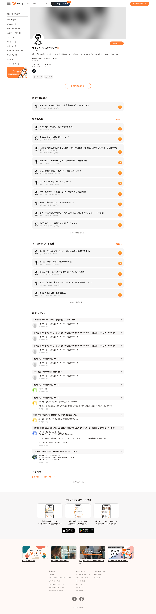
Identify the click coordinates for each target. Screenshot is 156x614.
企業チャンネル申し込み (83, 578)
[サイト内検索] (46, 3)
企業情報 (51, 574)
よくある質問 (79, 587)
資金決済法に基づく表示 (56, 590)
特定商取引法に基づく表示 (56, 587)
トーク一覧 (11, 37)
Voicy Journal (98, 574)
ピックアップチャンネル (15, 50)
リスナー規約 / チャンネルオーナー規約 (60, 578)
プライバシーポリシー (55, 581)
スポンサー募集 (80, 581)
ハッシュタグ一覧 (13, 64)
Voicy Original (11, 20)
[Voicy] (18, 4)
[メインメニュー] (9, 3)
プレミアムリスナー (13, 55)
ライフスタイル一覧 (14, 28)
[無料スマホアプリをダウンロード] (17, 72)
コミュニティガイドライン (56, 584)
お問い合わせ (79, 590)
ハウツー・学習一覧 (14, 33)
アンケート (79, 584)
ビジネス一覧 (11, 24)
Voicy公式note (98, 578)
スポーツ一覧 (11, 46)
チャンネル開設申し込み (83, 574)
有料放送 (10, 59)
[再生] (120, 107)
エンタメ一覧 (11, 42)
